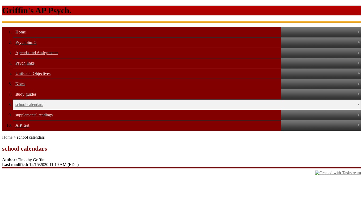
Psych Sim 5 (25, 42)
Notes (20, 84)
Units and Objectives (32, 73)
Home (20, 32)
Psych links (25, 63)
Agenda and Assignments (36, 52)
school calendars (29, 104)
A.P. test (22, 125)
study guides (25, 94)
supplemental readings (34, 115)
